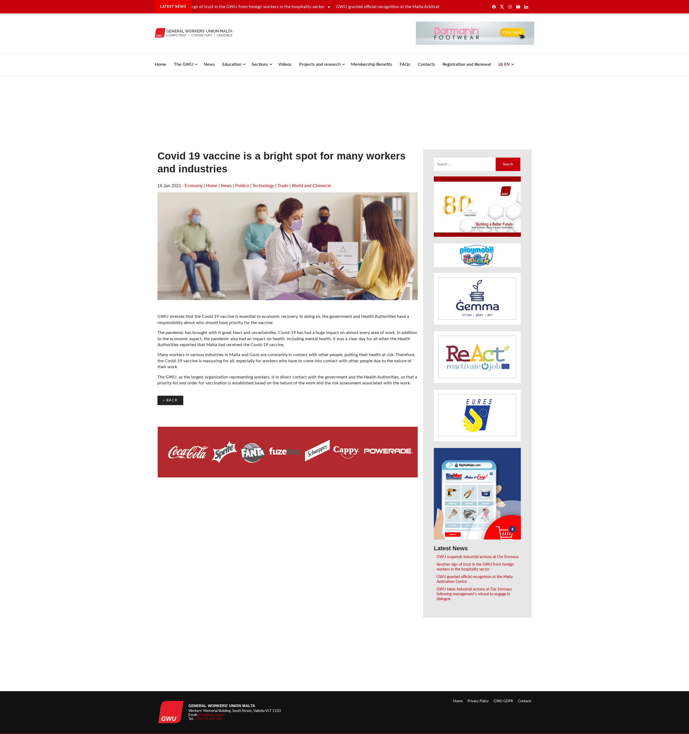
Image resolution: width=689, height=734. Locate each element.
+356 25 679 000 (208, 719)
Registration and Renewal (466, 64)
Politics (242, 185)
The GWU (184, 64)
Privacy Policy (478, 701)
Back (170, 400)
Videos (284, 64)
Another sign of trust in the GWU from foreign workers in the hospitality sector (230, 7)
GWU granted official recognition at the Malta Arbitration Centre (378, 7)
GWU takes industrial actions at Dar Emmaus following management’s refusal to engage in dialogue (474, 594)
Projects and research (320, 64)
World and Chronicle (311, 185)
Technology (263, 185)
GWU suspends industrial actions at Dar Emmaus (478, 557)
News (209, 64)
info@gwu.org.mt (211, 714)
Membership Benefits (371, 64)
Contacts (426, 64)
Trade (283, 185)
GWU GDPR (503, 701)
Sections (260, 64)
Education (231, 64)
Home (160, 64)
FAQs (405, 64)
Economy (194, 185)
